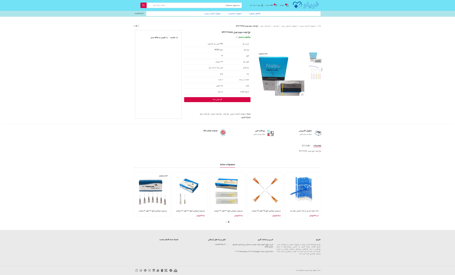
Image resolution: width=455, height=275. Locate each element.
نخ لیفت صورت (216, 114)
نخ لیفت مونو (265, 26)
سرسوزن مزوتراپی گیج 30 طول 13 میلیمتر (228, 211)
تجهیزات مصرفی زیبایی (289, 26)
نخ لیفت (275, 26)
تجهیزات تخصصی (235, 13)
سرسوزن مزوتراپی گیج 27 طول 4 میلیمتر (153, 211)
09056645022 (139, 13)
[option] (315, 57)
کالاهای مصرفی (255, 13)
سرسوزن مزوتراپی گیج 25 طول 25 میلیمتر (266, 211)
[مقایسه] (287, 187)
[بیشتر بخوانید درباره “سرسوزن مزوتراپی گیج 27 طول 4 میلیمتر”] (136, 176)
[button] (287, 176)
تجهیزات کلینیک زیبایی (213, 13)
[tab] (317, 145)
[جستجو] (143, 5)
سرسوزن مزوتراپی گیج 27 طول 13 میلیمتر (190, 211)
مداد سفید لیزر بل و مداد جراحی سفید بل (304, 211)
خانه (319, 26)
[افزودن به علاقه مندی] (287, 192)
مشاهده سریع (287, 181)
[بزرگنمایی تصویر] (302, 94)
